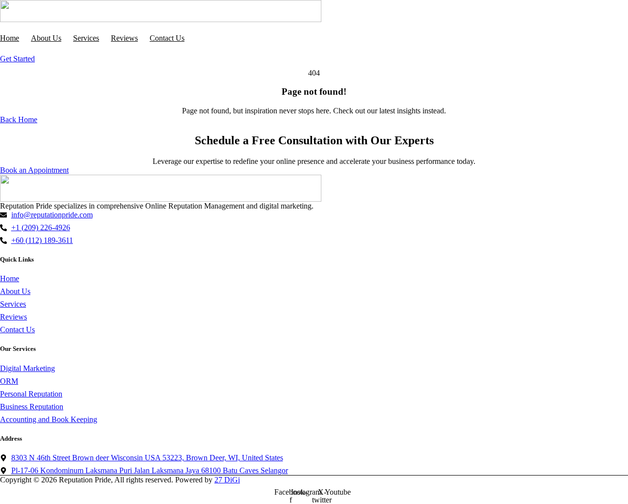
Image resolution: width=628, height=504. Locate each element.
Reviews (124, 38)
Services (86, 38)
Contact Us (167, 38)
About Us (46, 38)
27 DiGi (227, 480)
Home (9, 38)
